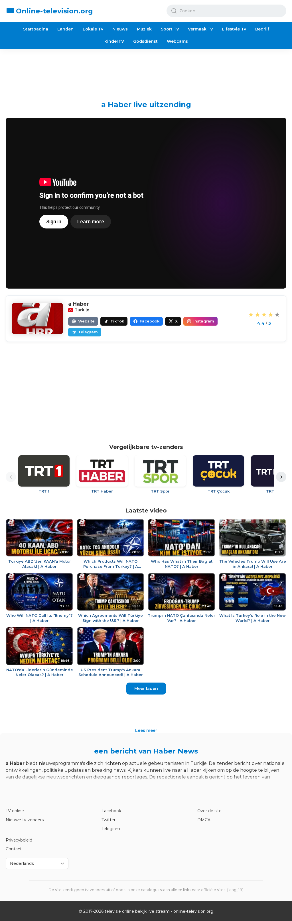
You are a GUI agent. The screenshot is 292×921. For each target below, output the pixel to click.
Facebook (111, 810)
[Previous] (11, 477)
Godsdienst (145, 41)
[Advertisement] (146, 70)
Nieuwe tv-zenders (25, 819)
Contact (14, 848)
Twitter (108, 819)
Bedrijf (262, 29)
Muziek (144, 29)
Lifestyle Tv (234, 29)
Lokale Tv (93, 29)
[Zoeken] (174, 11)
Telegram (111, 828)
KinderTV (114, 41)
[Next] (281, 477)
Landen (65, 29)
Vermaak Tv (200, 29)
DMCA (203, 819)
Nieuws (120, 29)
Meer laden (146, 688)
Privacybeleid (19, 840)
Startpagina (35, 29)
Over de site (209, 810)
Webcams (177, 41)
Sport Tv (170, 29)
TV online (15, 810)
